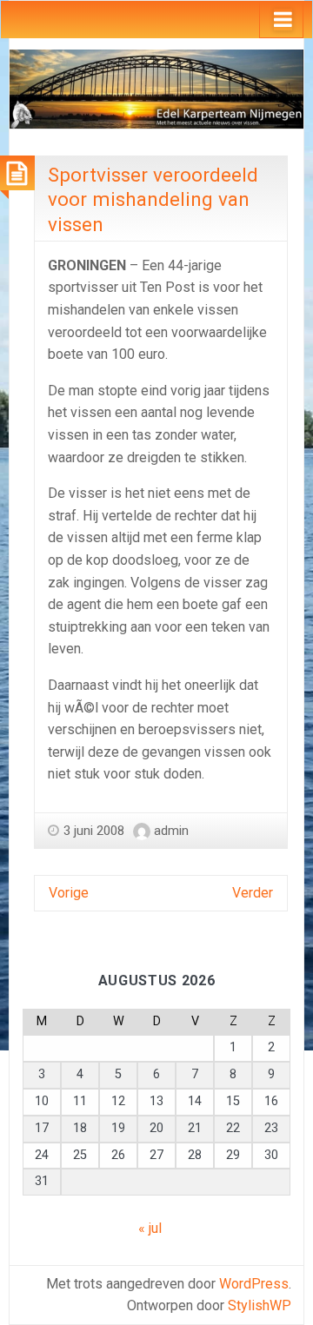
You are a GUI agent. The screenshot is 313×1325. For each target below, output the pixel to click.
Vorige (69, 892)
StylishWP (259, 1305)
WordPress (254, 1283)
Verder (252, 892)
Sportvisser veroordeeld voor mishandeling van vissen (153, 199)
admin (171, 830)
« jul (150, 1228)
